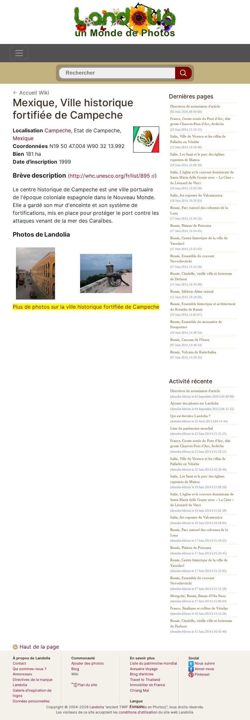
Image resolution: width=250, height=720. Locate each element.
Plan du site (86, 685)
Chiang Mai (139, 690)
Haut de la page (38, 646)
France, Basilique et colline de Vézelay (199, 608)
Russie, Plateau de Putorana (190, 226)
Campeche (58, 130)
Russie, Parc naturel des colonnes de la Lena (199, 210)
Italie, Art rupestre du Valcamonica (196, 195)
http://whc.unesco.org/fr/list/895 (111, 175)
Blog (75, 669)
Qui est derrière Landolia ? (190, 416)
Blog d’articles (142, 674)
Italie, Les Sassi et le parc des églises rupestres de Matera (197, 157)
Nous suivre (204, 663)
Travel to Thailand (145, 679)
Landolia (97, 707)
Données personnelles (31, 701)
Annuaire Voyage (144, 669)
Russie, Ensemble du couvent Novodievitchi (192, 258)
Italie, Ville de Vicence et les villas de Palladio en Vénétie (198, 139)
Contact (19, 663)
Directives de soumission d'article (195, 106)
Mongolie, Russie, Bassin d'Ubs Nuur (198, 596)
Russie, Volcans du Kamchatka (193, 352)
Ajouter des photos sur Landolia (194, 403)
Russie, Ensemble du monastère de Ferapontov (196, 324)
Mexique (23, 138)
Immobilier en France (147, 685)
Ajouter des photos (87, 663)
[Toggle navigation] (19, 53)
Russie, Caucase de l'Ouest (189, 340)
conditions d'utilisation (138, 712)
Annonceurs (22, 674)
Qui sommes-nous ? (30, 669)
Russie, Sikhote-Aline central (192, 291)
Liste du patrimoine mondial (191, 428)
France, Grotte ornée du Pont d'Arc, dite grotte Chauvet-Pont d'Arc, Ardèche (200, 121)
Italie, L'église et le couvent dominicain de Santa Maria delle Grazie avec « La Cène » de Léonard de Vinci (202, 177)
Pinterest (202, 674)
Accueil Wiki (34, 92)
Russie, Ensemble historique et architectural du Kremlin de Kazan (202, 306)
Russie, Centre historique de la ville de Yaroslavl (199, 240)
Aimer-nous (204, 669)
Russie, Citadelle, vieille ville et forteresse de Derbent (201, 276)
